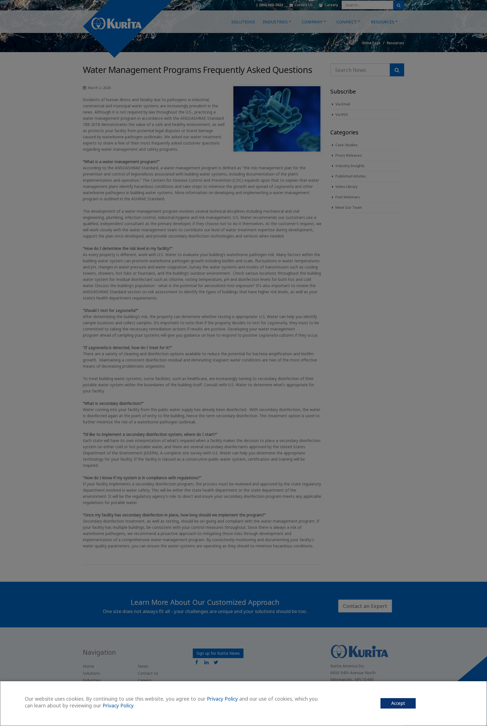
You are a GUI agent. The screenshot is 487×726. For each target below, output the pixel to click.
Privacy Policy (222, 698)
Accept (398, 703)
